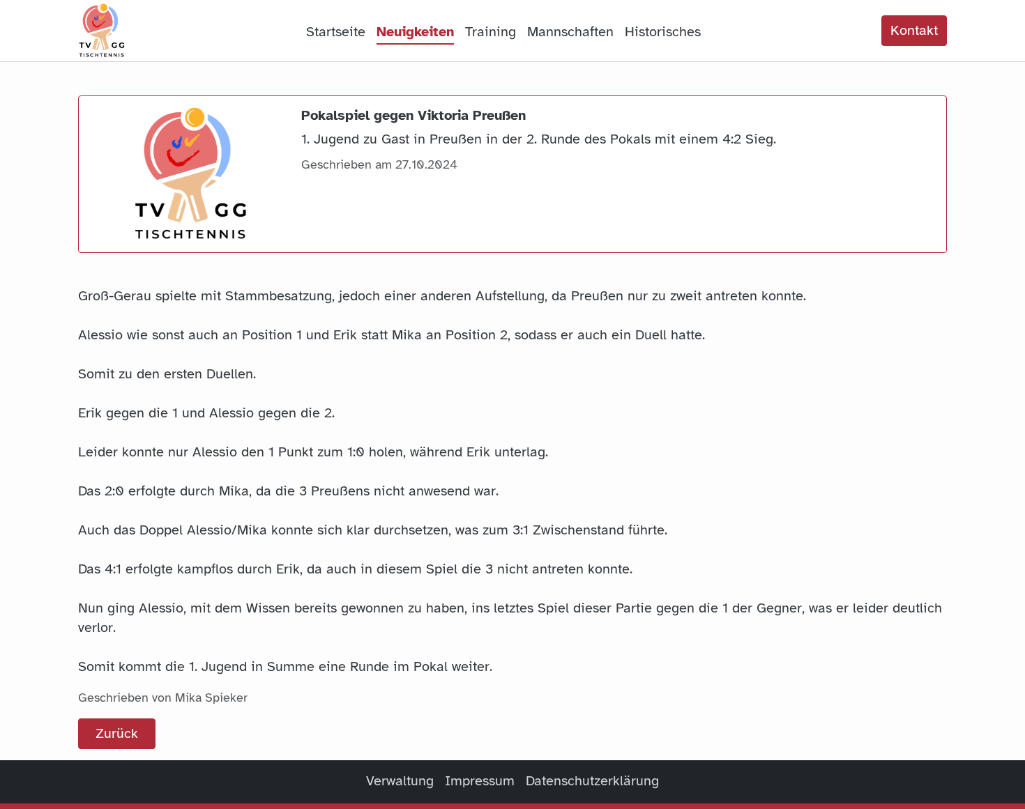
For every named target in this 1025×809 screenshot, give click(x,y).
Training (490, 31)
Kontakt (914, 30)
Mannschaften (570, 31)
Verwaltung (400, 780)
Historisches (663, 31)
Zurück (117, 733)
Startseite (335, 31)
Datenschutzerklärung (592, 780)
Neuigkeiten (415, 31)
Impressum (480, 780)
